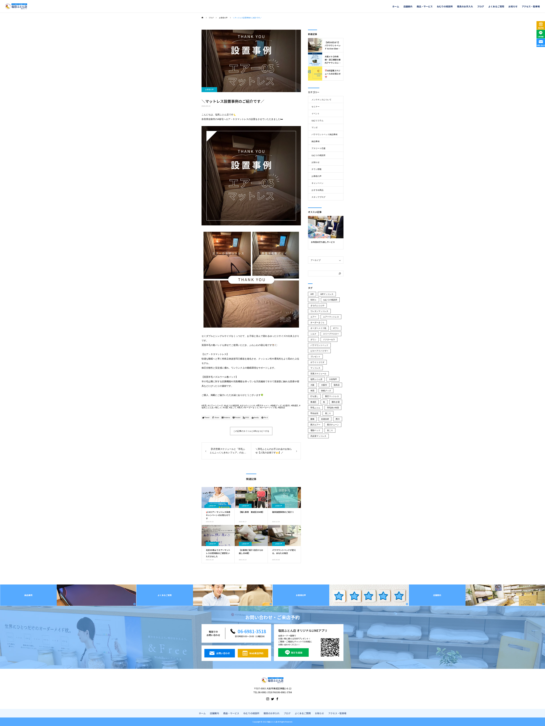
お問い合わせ (541, 45)
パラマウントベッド (319, 345)
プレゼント (315, 356)
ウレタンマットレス (319, 311)
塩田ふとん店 (207, 407)
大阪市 (287, 405)
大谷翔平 (333, 379)
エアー (313, 317)
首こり (233, 407)
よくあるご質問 (496, 6)
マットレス (315, 368)
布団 (312, 390)
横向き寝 (336, 402)
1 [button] (323, 235)
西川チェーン (263, 405)
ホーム (395, 6)
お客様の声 (209, 90)
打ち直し (314, 396)
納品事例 (315, 141)
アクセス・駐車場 (531, 6)
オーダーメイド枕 (269, 407)
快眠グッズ (277, 405)
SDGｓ (313, 300)
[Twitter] (272, 698)
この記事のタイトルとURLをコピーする (251, 431)
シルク (313, 334)
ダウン (313, 339)
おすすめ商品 (317, 190)
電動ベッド (315, 430)
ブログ (480, 6)
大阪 (226, 407)
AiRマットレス (326, 294)
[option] (325, 232)
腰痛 (312, 419)
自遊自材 (325, 419)
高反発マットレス (318, 436)
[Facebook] (277, 698)
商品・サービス (425, 6)
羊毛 (205, 405)
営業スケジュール (318, 373)
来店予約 (541, 28)
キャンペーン (317, 183)
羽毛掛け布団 (333, 408)
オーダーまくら (252, 407)
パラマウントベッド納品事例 (324, 134)
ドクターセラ (329, 339)
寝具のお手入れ (465, 6)
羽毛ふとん (315, 408)
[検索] (339, 273)
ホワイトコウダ (317, 362)
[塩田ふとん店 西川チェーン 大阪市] (16, 6)
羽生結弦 (314, 413)
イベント (315, 113)
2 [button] (326, 235)
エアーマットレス (331, 317)
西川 (240, 407)
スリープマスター (331, 334)
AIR (312, 294)
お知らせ (512, 6)
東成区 (295, 405)
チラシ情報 (316, 169)
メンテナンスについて (321, 100)
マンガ (314, 127)
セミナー (315, 106)
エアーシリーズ (216, 405)
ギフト (336, 328)
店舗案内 (407, 6)
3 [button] (328, 235)
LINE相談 (541, 36)
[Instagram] (267, 698)
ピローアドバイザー (319, 351)
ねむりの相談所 (445, 6)
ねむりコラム (317, 120)
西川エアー (315, 425)
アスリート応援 (318, 148)
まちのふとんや (248, 405)
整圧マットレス (332, 396)
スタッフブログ (318, 197)
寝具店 (282, 407)
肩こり (219, 407)
